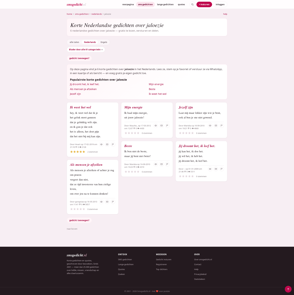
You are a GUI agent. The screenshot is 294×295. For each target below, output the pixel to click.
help (225, 14)
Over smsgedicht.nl (203, 259)
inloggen (220, 4)
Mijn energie (156, 84)
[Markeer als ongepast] (113, 144)
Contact (198, 264)
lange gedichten (165, 4)
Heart (77, 144)
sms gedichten (145, 4)
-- (185, 168)
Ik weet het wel (157, 94)
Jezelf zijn (75, 94)
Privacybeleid (200, 274)
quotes (181, 4)
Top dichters (161, 269)
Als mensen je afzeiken (83, 89)
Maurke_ (134, 125)
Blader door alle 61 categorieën (84, 49)
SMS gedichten (125, 259)
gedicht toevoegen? (79, 58)
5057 (87, 204)
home (69, 14)
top (288, 289)
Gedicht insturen (163, 259)
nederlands (96, 14)
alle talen (74, 42)
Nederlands (90, 42)
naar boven (72, 228)
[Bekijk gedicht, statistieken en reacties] (101, 144)
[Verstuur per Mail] (107, 144)
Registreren (161, 264)
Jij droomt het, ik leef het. (84, 84)
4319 (142, 167)
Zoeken (121, 274)
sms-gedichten (82, 14)
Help (196, 269)
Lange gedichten (126, 264)
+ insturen (204, 4)
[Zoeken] (192, 4)
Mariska (133, 164)
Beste (152, 89)
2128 (84, 147)
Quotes (121, 269)
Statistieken (199, 279)
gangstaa (79, 201)
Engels (104, 42)
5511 (192, 171)
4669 (196, 128)
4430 (142, 128)
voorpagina (128, 4)
